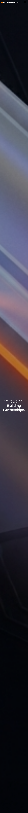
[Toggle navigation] (25, 2)
